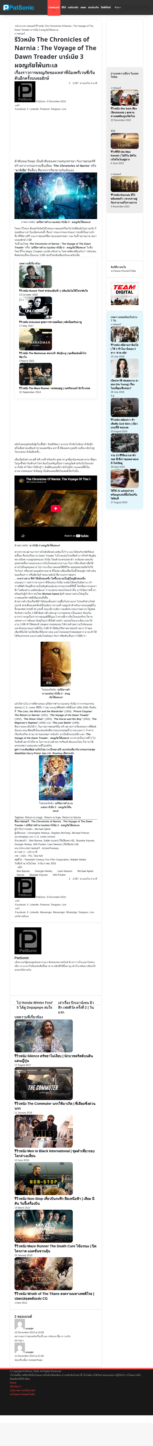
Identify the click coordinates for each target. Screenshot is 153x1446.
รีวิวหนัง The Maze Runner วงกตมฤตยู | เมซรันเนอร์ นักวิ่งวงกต (54, 388)
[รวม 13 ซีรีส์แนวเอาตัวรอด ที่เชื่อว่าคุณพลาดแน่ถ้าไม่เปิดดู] (125, 451)
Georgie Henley (43, 871)
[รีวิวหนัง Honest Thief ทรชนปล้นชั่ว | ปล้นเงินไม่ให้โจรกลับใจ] (35, 287)
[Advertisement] (56, 135)
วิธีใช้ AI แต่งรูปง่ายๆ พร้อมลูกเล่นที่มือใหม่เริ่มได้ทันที (124, 494)
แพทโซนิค (37, 228)
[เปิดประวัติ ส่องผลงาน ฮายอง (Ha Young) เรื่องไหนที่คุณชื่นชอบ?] (125, 376)
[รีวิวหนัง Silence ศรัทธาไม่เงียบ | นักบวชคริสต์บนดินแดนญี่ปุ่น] (43, 1051)
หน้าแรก (19, 26)
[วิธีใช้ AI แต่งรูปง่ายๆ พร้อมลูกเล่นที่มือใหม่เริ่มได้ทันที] (125, 487)
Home (13, 1382)
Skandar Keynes (38, 874)
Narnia (20, 874)
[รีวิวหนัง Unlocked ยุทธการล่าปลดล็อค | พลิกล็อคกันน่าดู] (35, 318)
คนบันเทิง (93, 7)
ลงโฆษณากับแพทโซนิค (123, 271)
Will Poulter (59, 874)
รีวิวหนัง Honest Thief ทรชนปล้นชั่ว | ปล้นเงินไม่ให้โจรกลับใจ (53, 290)
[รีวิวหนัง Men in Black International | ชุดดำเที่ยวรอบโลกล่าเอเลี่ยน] (43, 1147)
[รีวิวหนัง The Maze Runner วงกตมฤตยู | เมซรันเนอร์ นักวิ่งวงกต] (35, 384)
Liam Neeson (65, 871)
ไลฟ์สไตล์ (106, 7)
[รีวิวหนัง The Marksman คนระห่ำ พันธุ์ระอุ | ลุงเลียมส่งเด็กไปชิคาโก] (35, 349)
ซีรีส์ (63, 7)
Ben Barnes (23, 871)
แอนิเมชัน (73, 7)
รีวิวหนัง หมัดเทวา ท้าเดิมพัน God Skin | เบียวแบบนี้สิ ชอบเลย (124, 423)
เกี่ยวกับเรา (15, 1386)
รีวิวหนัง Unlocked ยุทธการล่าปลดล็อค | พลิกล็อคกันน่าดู (50, 322)
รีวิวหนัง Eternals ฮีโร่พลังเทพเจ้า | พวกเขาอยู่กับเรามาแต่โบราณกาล (124, 199)
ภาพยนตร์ (54, 7)
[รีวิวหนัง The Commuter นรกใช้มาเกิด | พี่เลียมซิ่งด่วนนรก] (43, 1099)
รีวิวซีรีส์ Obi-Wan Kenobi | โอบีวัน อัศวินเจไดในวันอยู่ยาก (123, 155)
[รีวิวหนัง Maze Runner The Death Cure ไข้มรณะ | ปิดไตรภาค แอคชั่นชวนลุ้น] (43, 1242)
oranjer (30, 1328)
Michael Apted (42, 829)
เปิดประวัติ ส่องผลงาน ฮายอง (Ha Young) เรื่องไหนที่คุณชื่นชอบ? (125, 384)
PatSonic (41, 101)
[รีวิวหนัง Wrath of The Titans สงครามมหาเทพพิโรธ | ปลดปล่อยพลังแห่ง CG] (43, 1289)
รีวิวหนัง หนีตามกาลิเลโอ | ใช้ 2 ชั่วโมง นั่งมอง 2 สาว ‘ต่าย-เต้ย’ (124, 349)
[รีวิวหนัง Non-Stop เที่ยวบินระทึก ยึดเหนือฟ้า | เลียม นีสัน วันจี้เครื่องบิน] (43, 1194)
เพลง (83, 7)
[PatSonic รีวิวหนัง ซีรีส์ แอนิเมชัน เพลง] (18, 7)
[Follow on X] (46, 101)
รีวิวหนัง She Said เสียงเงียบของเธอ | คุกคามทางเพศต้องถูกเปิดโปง (124, 112)
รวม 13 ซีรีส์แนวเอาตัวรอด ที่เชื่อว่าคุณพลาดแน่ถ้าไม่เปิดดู (125, 459)
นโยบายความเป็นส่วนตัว (23, 1390)
